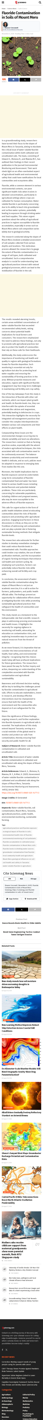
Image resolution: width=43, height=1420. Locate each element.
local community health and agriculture (18, 856)
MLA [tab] (21, 879)
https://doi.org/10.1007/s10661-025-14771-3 (20, 793)
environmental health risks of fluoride (17, 835)
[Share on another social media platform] (36, 80)
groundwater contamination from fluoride (18, 852)
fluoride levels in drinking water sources (18, 849)
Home (3, 8)
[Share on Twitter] (24, 80)
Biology (5, 1407)
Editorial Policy (29, 1395)
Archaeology (7, 1401)
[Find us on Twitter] (6, 1350)
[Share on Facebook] (13, 80)
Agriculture (6, 1395)
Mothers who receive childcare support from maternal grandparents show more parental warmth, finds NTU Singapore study (14, 1250)
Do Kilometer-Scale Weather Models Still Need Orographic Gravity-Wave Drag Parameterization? (21, 1071)
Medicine (26, 1404)
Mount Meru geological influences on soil (18, 859)
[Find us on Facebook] (2, 1350)
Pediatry (26, 1407)
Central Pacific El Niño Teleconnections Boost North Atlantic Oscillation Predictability (20, 1200)
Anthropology (7, 1398)
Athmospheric (7, 1404)
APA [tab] (9, 879)
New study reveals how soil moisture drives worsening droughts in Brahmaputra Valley (19, 984)
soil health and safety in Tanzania (16, 862)
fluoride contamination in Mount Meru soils (19, 845)
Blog (3, 1414)
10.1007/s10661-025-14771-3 (18, 803)
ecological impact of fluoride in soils (17, 831)
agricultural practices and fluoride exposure (20, 828)
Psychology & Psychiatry (28, 1415)
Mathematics (28, 1401)
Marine (25, 1398)
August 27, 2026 (7, 1119)
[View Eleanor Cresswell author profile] (5, 24)
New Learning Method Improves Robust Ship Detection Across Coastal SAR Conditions (20, 1028)
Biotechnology (7, 1411)
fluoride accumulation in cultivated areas (18, 842)
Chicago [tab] (33, 879)
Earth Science (22, 8)
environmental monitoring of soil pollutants (19, 838)
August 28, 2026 (7, 990)
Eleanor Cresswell (11, 28)
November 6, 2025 (8, 34)
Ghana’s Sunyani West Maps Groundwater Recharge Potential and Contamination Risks (21, 1156)
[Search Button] (40, 2)
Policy (25, 1411)
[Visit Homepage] (21, 2)
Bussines (5, 1417)
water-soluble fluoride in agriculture (17, 866)
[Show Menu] (3, 2)
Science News (11, 8)
